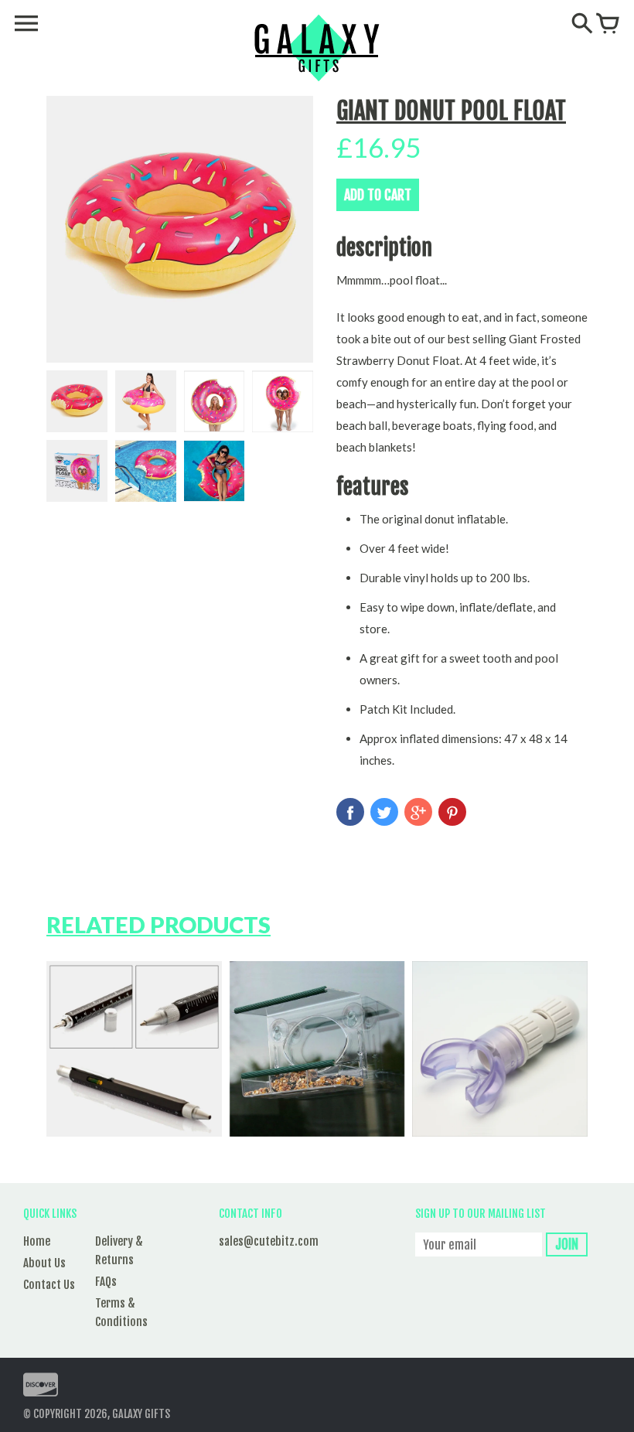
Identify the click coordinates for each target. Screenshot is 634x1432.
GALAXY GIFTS (141, 1413)
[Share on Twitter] (384, 812)
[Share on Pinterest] (452, 812)
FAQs (106, 1281)
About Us (44, 1263)
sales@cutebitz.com (269, 1241)
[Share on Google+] (418, 812)
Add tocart (377, 194)
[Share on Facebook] (350, 812)
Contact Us (49, 1284)
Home (36, 1241)
